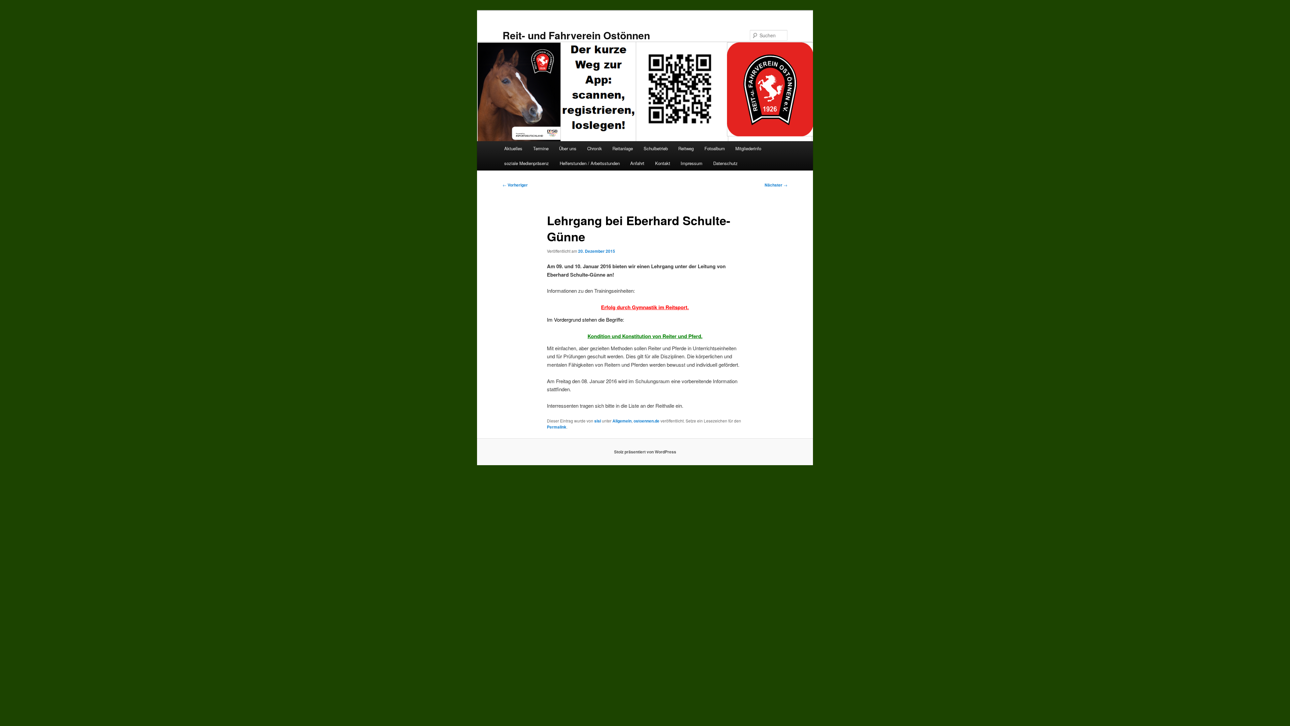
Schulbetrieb (656, 148)
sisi (597, 421)
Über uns (567, 148)
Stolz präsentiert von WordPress (645, 452)
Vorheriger (515, 185)
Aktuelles (513, 148)
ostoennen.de (646, 421)
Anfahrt (637, 163)
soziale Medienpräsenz (526, 163)
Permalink (556, 427)
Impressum (691, 163)
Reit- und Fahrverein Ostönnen (576, 35)
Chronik (594, 148)
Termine (541, 148)
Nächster (776, 185)
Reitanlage (622, 148)
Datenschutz (725, 163)
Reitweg (686, 148)
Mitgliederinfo (748, 148)
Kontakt (662, 163)
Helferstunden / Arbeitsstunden (590, 163)
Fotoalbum (714, 148)
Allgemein (622, 421)
